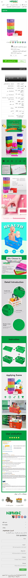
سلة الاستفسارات (11, 61)
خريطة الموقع (11, 576)
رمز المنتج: (19, 53)
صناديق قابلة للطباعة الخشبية (9, 505)
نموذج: (18, 49)
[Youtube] (22, 517)
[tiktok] (13, 517)
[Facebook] (25, 517)
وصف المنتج (22, 68)
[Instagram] (19, 517)
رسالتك (22, 61)
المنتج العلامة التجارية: (21, 51)
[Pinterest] (16, 517)
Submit (22, 569)
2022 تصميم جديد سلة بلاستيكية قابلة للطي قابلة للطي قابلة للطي (19, 505)
